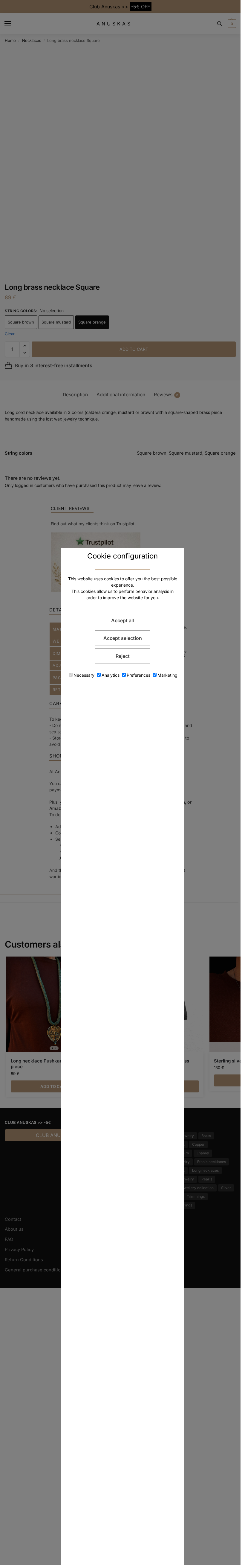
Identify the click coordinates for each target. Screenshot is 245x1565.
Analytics (111, 675)
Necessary (84, 675)
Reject (123, 656)
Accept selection (122, 638)
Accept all (122, 620)
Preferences (138, 675)
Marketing (167, 675)
